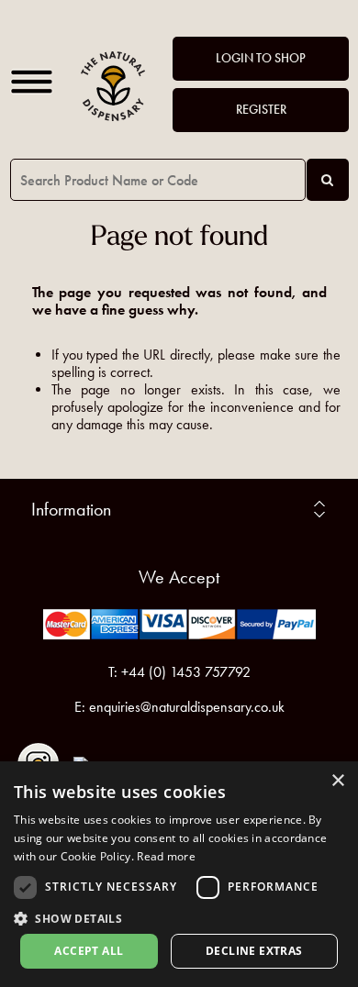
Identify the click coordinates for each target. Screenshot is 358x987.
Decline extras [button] (254, 951)
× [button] (337, 781)
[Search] (328, 180)
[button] (179, 917)
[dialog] (179, 874)
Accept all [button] (88, 951)
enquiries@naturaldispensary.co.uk (187, 706)
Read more (166, 856)
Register (261, 109)
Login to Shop (261, 58)
